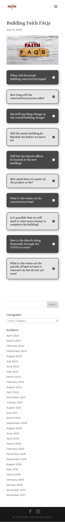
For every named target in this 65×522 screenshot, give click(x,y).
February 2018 (15, 479)
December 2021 (16, 397)
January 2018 (14, 484)
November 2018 (16, 453)
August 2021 (13, 407)
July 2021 (12, 412)
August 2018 (13, 464)
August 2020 (14, 428)
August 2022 (14, 387)
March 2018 (13, 474)
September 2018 (16, 459)
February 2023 (15, 381)
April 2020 (12, 438)
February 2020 (15, 448)
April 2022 (12, 392)
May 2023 (12, 371)
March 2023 (13, 376)
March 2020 (13, 443)
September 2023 (16, 351)
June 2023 (12, 366)
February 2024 (15, 345)
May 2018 (12, 469)
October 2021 (14, 402)
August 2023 (14, 356)
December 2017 (16, 490)
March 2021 (13, 417)
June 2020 (12, 433)
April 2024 (12, 335)
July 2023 (12, 361)
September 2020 (16, 423)
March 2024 (13, 340)
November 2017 (16, 495)
